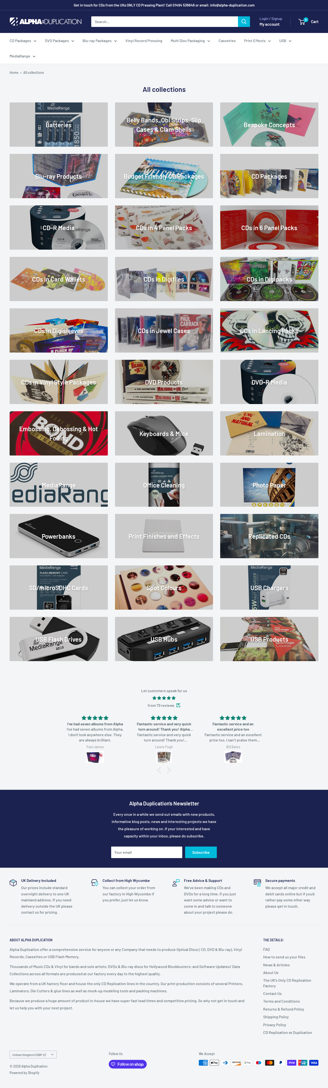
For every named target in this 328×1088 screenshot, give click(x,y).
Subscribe (201, 852)
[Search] (244, 21)
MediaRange (20, 56)
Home (14, 72)
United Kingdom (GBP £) (29, 1055)
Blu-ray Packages (97, 40)
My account (269, 24)
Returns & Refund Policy (283, 1009)
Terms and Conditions (281, 1001)
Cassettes (227, 40)
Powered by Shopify (24, 1073)
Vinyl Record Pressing (143, 40)
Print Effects (255, 40)
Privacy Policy (274, 1024)
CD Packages (20, 40)
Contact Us (272, 993)
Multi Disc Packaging (188, 40)
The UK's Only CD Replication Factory (287, 983)
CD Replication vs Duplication (287, 1032)
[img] (164, 698)
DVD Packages (57, 40)
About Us (271, 972)
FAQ (266, 949)
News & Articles (276, 964)
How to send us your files (284, 957)
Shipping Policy (276, 1016)
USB (282, 40)
